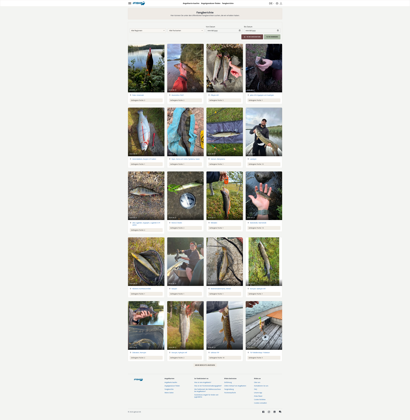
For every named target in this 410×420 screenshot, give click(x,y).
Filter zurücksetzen (253, 37)
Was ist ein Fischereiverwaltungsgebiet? (208, 386)
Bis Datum (248, 27)
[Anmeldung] (281, 3)
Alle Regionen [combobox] (136, 30)
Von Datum (210, 27)
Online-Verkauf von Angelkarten (235, 386)
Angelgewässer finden (172, 386)
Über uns (257, 382)
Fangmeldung (229, 389)
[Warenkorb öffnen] (277, 3)
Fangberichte (169, 389)
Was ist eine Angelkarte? (202, 382)
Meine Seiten (169, 393)
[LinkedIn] (274, 412)
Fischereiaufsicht (230, 393)
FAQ (255, 389)
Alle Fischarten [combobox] (175, 30)
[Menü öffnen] (130, 3)
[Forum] (280, 412)
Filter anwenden (272, 37)
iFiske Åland (258, 396)
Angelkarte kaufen (171, 382)
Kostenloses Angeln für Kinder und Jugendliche (206, 396)
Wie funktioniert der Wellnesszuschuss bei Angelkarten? (207, 390)
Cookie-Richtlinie (260, 399)
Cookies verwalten (260, 403)
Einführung (228, 382)
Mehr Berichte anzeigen (205, 365)
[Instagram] (269, 412)
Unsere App (258, 393)
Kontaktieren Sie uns (261, 386)
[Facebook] (263, 412)
